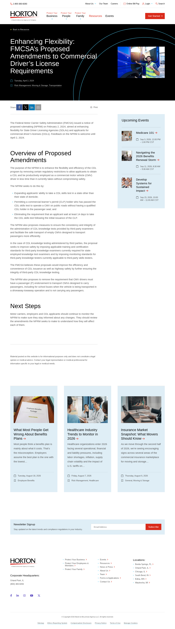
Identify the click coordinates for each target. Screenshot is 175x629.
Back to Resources (21, 29)
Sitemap (40, 623)
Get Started (154, 16)
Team (102, 574)
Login (147, 3)
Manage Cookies (131, 623)
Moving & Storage (40, 85)
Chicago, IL (140, 572)
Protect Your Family (74, 569)
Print (95, 107)
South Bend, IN (142, 575)
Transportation (55, 85)
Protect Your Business (75, 559)
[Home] (25, 16)
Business (51, 14)
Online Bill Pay (132, 3)
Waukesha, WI (141, 583)
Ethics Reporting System (57, 623)
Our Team (103, 3)
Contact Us (105, 581)
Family (80, 14)
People (66, 14)
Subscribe (153, 527)
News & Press (106, 567)
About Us (89, 3)
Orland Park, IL (142, 568)
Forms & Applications (109, 578)
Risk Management (22, 85)
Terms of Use (115, 623)
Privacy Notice (101, 623)
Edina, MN (140, 579)
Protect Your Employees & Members (77, 564)
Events (109, 15)
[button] (19, 107)
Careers (114, 3)
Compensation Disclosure (81, 623)
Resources (95, 15)
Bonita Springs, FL (143, 564)
